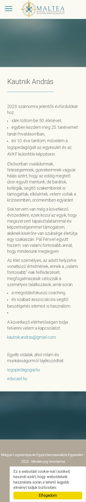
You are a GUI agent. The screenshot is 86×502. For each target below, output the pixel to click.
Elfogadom (48, 495)
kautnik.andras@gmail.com (31, 337)
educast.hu (17, 378)
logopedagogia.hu (23, 369)
